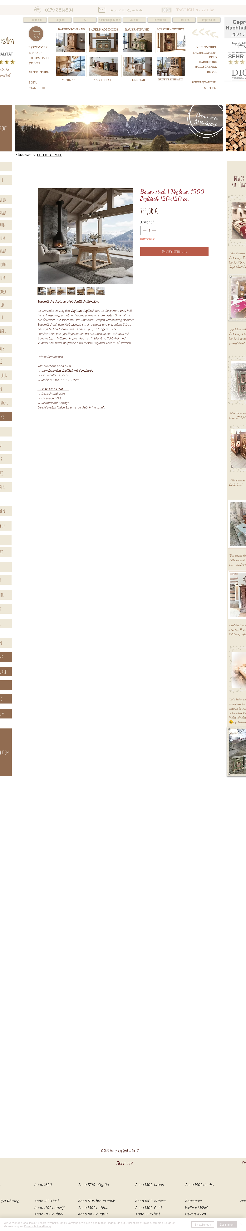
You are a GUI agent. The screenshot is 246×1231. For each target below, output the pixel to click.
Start (40, 175)
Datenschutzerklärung (37, 1226)
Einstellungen (203, 1224)
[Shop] (36, 33)
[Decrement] (144, 231)
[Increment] (154, 231)
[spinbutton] (149, 231)
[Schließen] (241, 1224)
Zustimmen (227, 1224)
